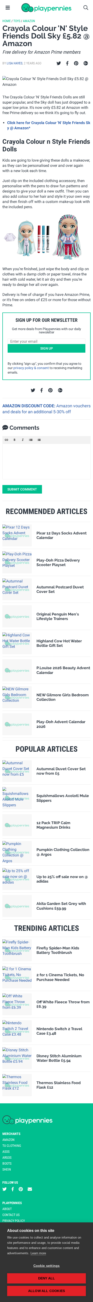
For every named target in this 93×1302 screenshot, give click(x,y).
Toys (16, 21)
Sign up (46, 348)
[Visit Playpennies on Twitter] (4, 1189)
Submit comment (22, 489)
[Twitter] (59, 63)
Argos (6, 1157)
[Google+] (86, 63)
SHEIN (6, 1169)
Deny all (46, 1278)
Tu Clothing (11, 1146)
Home (6, 21)
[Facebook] (67, 63)
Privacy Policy (13, 1221)
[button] (6, 440)
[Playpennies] (46, 7)
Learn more (38, 1253)
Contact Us (11, 1215)
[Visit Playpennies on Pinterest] (21, 1189)
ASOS (6, 1151)
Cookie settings (46, 1266)
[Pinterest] (76, 63)
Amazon (29, 21)
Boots (6, 1163)
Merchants (11, 1134)
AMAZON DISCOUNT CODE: (29, 405)
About (7, 1209)
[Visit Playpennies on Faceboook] (12, 1189)
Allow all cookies (46, 1291)
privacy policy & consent (31, 368)
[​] (46, 461)
